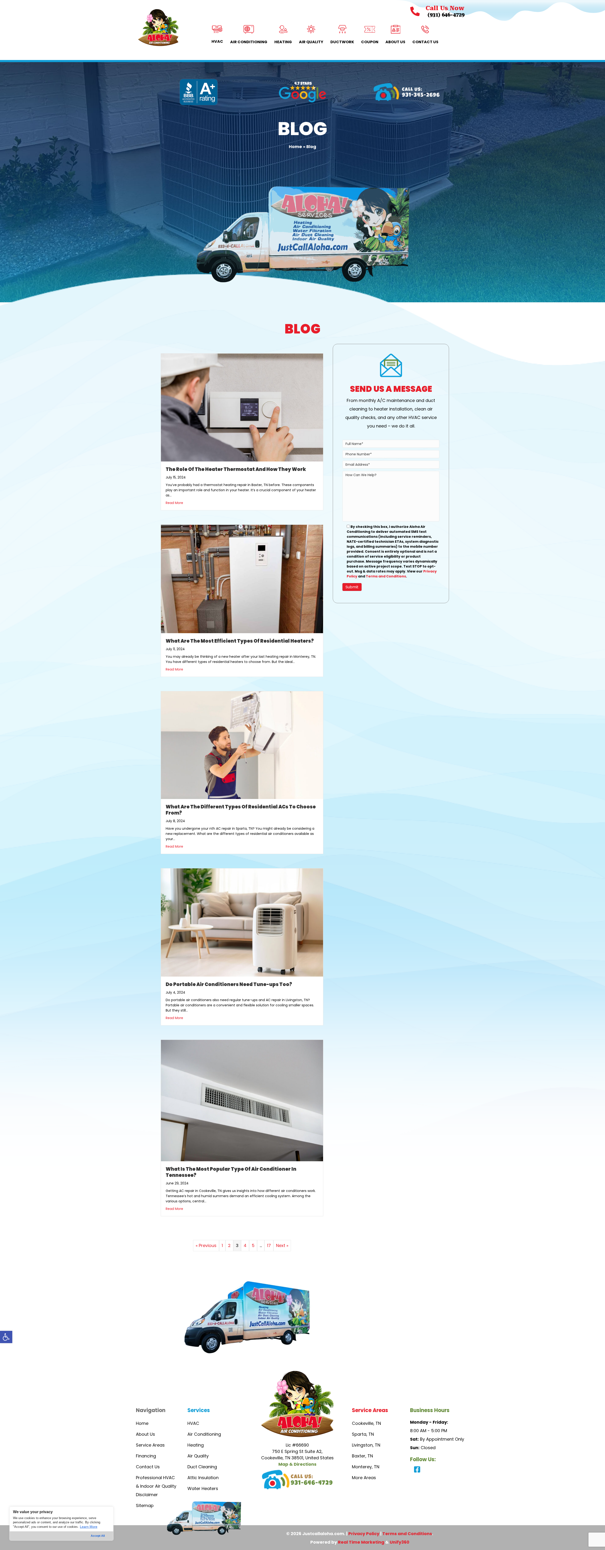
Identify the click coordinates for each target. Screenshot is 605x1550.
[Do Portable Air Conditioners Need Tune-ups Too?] (242, 922)
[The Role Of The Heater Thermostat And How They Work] (242, 407)
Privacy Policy (363, 1534)
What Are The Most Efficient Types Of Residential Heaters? (240, 641)
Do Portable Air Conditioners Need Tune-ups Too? (229, 984)
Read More (174, 502)
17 (269, 1245)
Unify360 (399, 1542)
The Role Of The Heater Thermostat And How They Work (236, 469)
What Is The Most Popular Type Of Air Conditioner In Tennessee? (231, 1172)
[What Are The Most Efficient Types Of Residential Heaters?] (242, 578)
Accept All (98, 1535)
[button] (6, 1337)
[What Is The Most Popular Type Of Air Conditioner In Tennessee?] (242, 1100)
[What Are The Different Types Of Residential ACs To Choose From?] (242, 745)
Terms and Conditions (386, 576)
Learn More (88, 1527)
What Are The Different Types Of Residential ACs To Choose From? (241, 809)
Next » (282, 1245)
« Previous (206, 1245)
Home (295, 146)
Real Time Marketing (361, 1542)
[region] (61, 1524)
